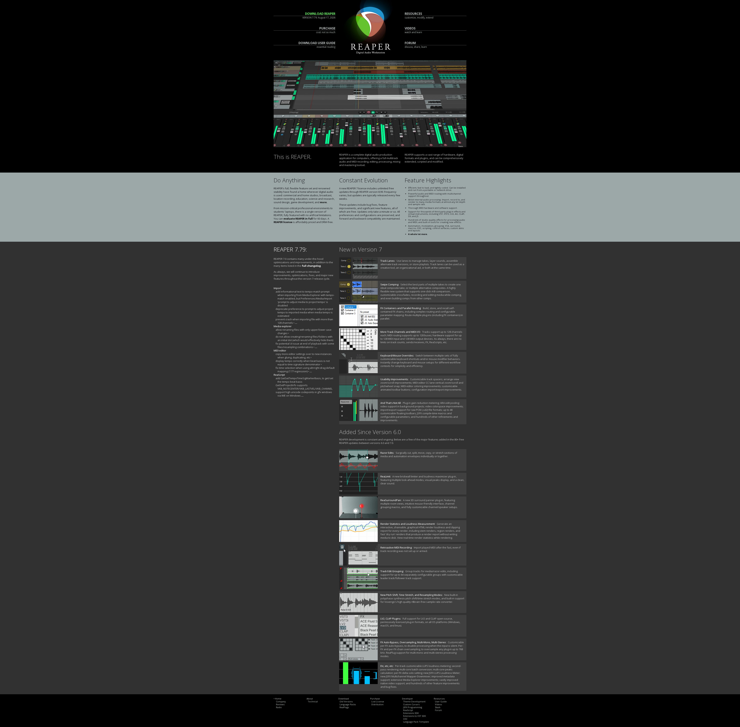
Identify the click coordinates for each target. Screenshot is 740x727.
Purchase (375, 698)
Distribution (377, 704)
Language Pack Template (416, 721)
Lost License (377, 701)
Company (281, 701)
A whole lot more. (418, 234)
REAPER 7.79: (290, 249)
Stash (437, 707)
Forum (438, 710)
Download (343, 698)
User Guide (441, 701)
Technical (313, 701)
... (296, 323)
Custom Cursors (411, 704)
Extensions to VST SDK (414, 715)
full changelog (311, 265)
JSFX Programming (412, 707)
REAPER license (283, 222)
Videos (438, 704)
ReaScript (408, 710)
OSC (405, 718)
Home (278, 698)
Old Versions (346, 701)
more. (323, 202)
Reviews (280, 704)
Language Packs (348, 704)
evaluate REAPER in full (298, 218)
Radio (279, 707)
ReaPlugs (344, 707)
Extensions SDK (411, 713)
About (310, 698)
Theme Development (414, 701)
